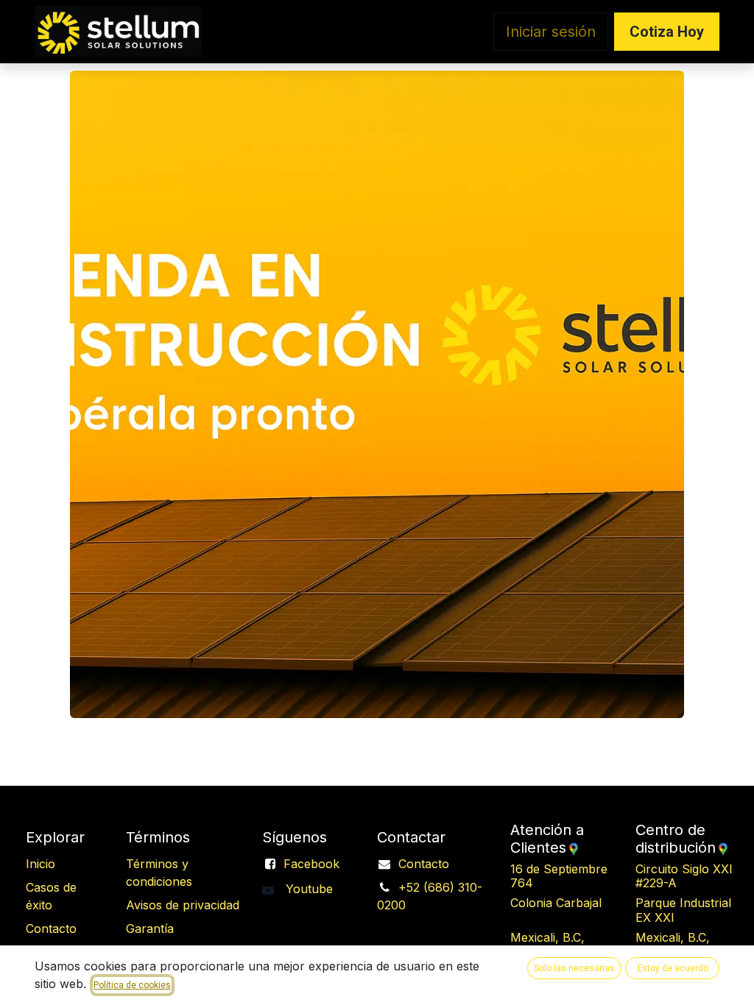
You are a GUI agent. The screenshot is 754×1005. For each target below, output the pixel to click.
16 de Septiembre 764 (562, 876)
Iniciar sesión (551, 31)
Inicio (40, 863)
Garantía (150, 928)
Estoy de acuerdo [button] (672, 968)
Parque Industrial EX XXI (686, 909)
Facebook (311, 863)
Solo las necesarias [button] (574, 968)
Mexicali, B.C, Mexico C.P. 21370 (561, 944)
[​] (274, 888)
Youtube (309, 888)
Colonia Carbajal (565, 909)
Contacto (423, 863)
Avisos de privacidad (182, 905)
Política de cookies (132, 985)
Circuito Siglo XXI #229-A (689, 876)
